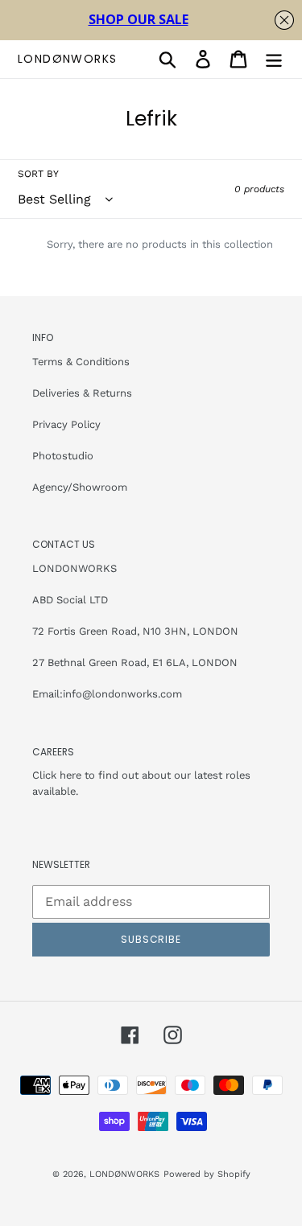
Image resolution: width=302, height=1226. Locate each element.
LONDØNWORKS (67, 59)
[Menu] (274, 59)
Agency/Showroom (79, 487)
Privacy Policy (66, 424)
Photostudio (62, 456)
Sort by (38, 173)
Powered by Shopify (206, 1174)
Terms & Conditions (81, 362)
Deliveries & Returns (82, 393)
